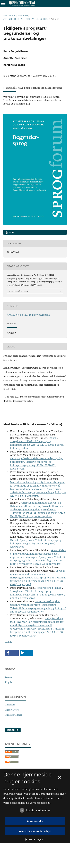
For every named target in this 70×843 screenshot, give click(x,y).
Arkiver (23, 15)
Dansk (8, 677)
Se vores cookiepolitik (38, 802)
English (9, 682)
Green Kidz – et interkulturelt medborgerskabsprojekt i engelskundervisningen (38, 554)
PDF (11, 232)
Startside (9, 15)
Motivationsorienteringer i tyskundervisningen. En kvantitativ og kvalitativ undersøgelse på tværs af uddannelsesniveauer (37, 486)
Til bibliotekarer (13, 714)
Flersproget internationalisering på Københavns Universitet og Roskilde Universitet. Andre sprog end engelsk (37, 506)
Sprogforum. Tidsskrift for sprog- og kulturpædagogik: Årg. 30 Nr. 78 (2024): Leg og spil (38, 581)
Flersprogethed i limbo (48, 587)
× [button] (59, 778)
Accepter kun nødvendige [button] (35, 831)
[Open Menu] (3, 3)
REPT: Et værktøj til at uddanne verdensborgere (35, 603)
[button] (12, 653)
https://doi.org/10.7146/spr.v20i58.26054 (33, 75)
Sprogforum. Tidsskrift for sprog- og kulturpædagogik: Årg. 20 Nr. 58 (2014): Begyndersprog (37, 632)
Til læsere (10, 704)
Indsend (12, 730)
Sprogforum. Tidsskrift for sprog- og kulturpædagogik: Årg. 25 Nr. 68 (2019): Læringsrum (33, 465)
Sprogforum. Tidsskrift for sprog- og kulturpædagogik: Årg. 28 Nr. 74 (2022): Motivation (38, 492)
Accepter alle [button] (35, 821)
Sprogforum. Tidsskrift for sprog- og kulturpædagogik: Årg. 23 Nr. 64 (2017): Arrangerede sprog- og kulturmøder (37, 560)
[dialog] (35, 806)
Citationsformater (19, 291)
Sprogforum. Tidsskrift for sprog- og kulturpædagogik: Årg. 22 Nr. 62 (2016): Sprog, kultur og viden (37, 445)
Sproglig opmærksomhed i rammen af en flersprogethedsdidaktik (37, 574)
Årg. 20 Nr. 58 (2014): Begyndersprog (25, 19)
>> (11, 641)
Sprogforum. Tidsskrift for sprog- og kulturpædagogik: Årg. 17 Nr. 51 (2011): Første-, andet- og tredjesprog (37, 595)
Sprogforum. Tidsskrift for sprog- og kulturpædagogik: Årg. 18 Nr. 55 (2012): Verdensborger (38, 608)
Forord (53, 438)
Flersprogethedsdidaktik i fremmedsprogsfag (36, 458)
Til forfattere (12, 709)
